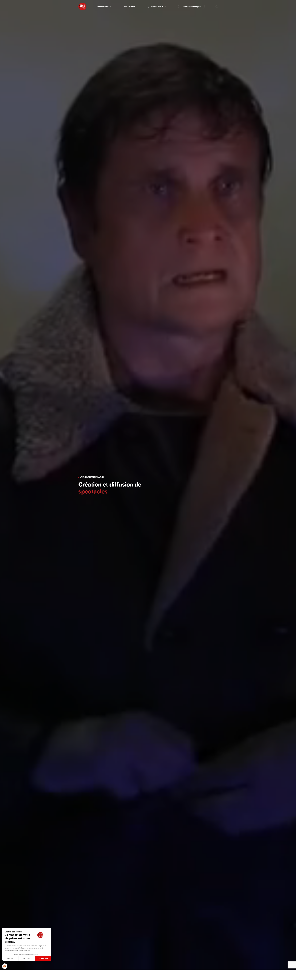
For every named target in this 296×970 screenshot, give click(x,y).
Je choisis (26, 958)
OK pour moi (43, 958)
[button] (4, 966)
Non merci (10, 958)
